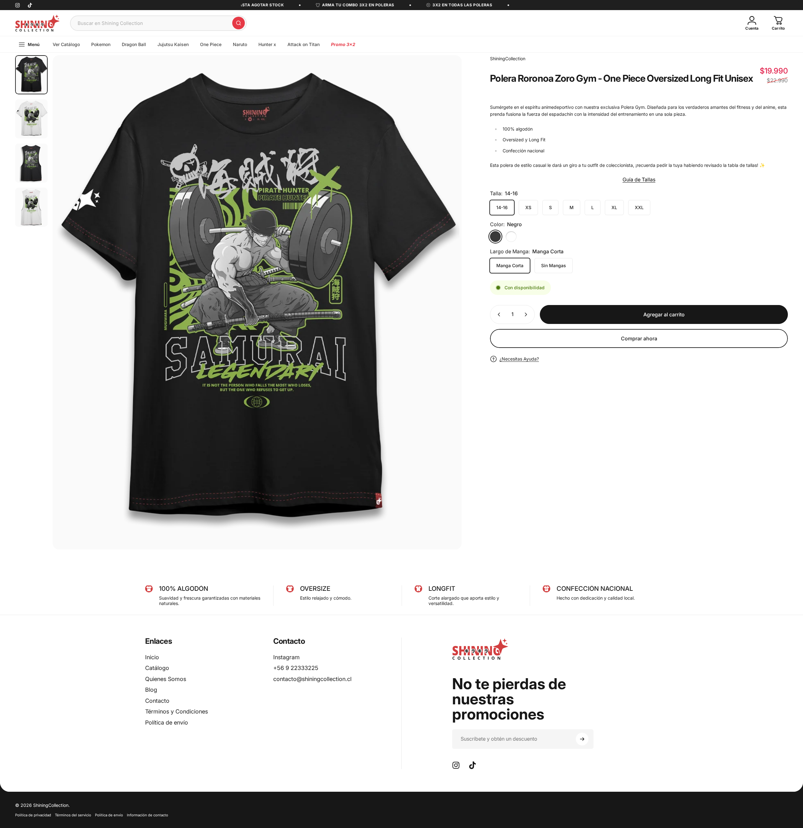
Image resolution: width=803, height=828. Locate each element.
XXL (639, 207)
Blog (151, 689)
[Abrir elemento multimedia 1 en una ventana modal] (257, 302)
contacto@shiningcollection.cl (312, 679)
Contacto (157, 700)
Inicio (152, 657)
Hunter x (267, 44)
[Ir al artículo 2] (31, 118)
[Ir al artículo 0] (31, 74)
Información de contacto (147, 815)
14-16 (502, 207)
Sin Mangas (553, 265)
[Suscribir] (582, 739)
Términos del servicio (73, 815)
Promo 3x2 (343, 44)
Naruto (240, 44)
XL (614, 207)
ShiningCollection (507, 58)
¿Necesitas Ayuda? (519, 358)
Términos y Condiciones (176, 711)
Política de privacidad (33, 815)
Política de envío (166, 722)
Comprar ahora (639, 338)
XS (528, 207)
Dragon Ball (134, 44)
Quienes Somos (165, 679)
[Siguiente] (445, 317)
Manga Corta (509, 265)
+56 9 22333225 (295, 668)
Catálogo (157, 668)
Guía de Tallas (639, 179)
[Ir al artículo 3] (31, 163)
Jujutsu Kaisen (173, 44)
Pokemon (100, 44)
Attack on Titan (303, 44)
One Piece (210, 44)
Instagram (286, 657)
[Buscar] (238, 23)
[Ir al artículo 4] (31, 207)
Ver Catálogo (66, 44)
